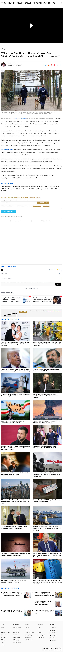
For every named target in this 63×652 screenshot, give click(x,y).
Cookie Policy (28, 637)
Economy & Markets (5, 632)
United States (41, 637)
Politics (2, 639)
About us (27, 627)
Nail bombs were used (7, 149)
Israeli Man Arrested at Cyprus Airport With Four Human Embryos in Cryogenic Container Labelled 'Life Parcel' (47, 582)
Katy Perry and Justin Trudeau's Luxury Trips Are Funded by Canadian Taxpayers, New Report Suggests (15, 344)
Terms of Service (37, 206)
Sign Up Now (23, 311)
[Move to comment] (60, 65)
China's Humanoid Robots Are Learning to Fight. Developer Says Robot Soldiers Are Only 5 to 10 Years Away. (47, 344)
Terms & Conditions (29, 632)
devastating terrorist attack (19, 119)
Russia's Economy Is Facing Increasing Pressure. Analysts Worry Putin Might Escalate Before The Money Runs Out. (47, 555)
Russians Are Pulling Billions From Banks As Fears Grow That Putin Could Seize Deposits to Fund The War (46, 474)
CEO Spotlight (16, 639)
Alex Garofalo (11, 63)
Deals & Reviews (17, 642)
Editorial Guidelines (46, 221)
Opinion (3, 644)
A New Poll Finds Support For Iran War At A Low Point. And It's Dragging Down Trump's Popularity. (44, 603)
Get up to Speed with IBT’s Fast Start (53, 311)
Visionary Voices (17, 627)
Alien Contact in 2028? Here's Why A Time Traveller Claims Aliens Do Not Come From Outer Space (15, 501)
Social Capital (16, 630)
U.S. (2, 630)
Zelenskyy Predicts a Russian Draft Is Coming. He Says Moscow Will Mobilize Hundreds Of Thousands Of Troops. (15, 448)
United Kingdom (41, 635)
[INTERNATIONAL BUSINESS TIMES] (31, 3)
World (2, 627)
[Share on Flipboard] (51, 65)
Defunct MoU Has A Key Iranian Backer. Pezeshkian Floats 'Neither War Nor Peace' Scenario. (45, 396)
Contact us (27, 630)
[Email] (57, 65)
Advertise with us (29, 639)
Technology (3, 637)
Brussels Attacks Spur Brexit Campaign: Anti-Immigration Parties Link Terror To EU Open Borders (31, 186)
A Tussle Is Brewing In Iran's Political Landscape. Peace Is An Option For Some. (44, 612)
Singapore (40, 632)
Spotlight (15, 635)
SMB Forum (16, 632)
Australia (39, 627)
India (39, 630)
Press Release (16, 637)
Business (3, 635)
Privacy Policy (46, 206)
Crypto (2, 642)
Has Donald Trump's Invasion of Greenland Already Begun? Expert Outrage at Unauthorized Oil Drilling (47, 528)
